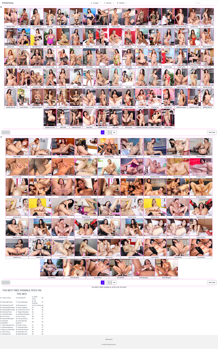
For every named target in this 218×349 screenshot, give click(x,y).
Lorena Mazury (23, 107)
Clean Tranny (22, 325)
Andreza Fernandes (102, 87)
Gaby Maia (50, 26)
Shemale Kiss (6, 334)
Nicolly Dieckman (17, 197)
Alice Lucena (141, 26)
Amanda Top (142, 107)
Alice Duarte (128, 127)
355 (114, 132)
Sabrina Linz (17, 257)
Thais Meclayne (74, 277)
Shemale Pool (22, 305)
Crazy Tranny (6, 298)
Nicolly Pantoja (63, 156)
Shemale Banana (7, 327)
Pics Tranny (21, 316)
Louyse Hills (10, 87)
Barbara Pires (76, 47)
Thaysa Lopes (24, 26)
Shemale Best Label (8, 310)
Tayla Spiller (76, 67)
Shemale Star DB (7, 305)
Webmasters (109, 339)
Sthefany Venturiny (141, 127)
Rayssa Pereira (155, 237)
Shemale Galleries (24, 314)
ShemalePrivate (7, 302)
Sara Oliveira (155, 257)
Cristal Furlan (142, 67)
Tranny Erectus (23, 319)
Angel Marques (36, 26)
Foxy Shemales (23, 302)
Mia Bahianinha (141, 47)
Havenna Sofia (37, 87)
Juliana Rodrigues (37, 107)
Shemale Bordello (8, 319)
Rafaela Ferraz (17, 217)
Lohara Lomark (49, 67)
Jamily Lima (194, 26)
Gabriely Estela (10, 26)
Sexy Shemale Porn (8, 325)
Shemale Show (23, 327)
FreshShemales (7, 314)
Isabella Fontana (181, 107)
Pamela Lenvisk (17, 177)
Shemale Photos (23, 329)
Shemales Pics (22, 332)
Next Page (212, 132)
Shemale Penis (7, 312)
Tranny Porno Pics (24, 310)
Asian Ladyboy (22, 307)
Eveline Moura (50, 107)
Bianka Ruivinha (181, 47)
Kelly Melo (63, 127)
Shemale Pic (22, 298)
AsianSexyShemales (8, 307)
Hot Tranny (5, 316)
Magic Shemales (23, 312)
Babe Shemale (22, 334)
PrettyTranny (7, 3)
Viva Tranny (6, 332)
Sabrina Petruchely (168, 26)
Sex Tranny (37, 305)
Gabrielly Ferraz (89, 26)
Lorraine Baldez (63, 197)
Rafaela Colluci (102, 107)
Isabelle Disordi (168, 87)
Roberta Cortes (178, 217)
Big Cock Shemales (8, 329)
